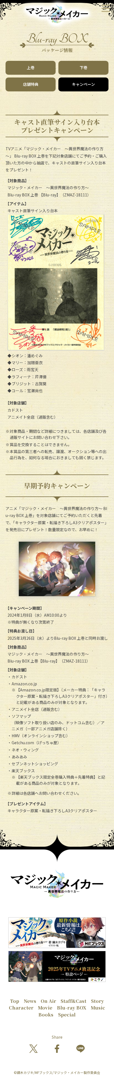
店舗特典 (30, 84)
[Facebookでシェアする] (57, 1049)
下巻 (83, 67)
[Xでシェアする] (33, 1049)
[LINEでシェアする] (80, 1049)
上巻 (31, 67)
